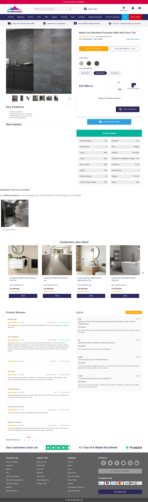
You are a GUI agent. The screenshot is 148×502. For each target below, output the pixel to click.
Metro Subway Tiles (43, 480)
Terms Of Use (72, 473)
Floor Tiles (40, 469)
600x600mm (85, 73)
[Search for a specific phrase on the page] (70, 9)
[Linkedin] (137, 463)
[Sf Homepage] (14, 9)
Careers (70, 465)
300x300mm (115, 73)
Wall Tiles (40, 473)
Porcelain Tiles (41, 483)
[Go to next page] (40, 440)
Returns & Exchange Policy (14, 480)
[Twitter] (110, 463)
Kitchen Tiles (41, 465)
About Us (70, 462)
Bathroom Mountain (74, 491)
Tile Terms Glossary (12, 483)
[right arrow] (69, 98)
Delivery (8, 469)
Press (69, 469)
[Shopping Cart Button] (139, 8)
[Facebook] (103, 463)
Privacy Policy (72, 480)
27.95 (86, 85)
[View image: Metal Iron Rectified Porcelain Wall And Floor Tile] (38, 61)
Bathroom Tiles (41, 462)
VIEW (23, 296)
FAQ (7, 473)
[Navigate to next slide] (143, 273)
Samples (9, 487)
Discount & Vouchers (12, 476)
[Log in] (133, 8)
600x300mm (100, 73)
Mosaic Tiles (41, 476)
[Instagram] (130, 463)
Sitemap (70, 483)
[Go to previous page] (24, 440)
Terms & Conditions (74, 476)
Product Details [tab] (109, 133)
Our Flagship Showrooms (76, 487)
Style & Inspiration (12, 491)
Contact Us (9, 465)
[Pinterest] (117, 463)
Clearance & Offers (12, 462)
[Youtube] (123, 463)
